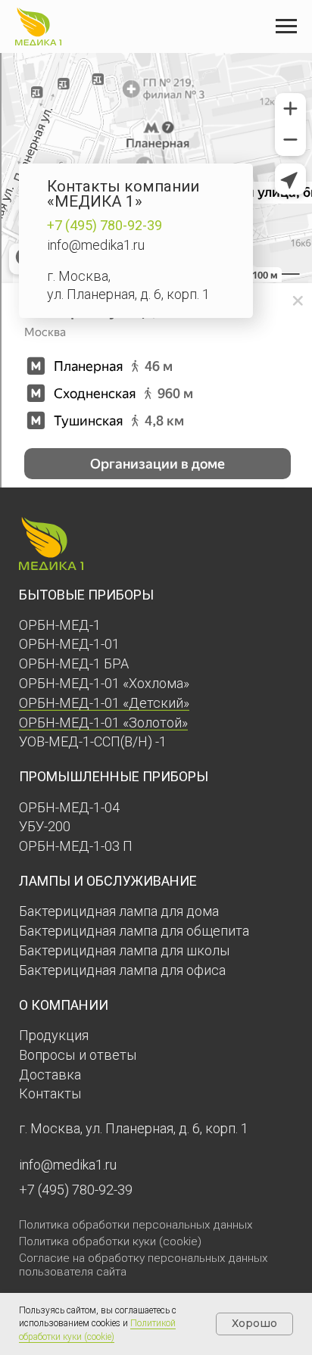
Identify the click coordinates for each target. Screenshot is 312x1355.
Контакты (50, 1093)
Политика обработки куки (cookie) (110, 1241)
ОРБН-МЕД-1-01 (69, 644)
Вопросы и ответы (78, 1055)
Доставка (50, 1074)
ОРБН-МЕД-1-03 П (76, 846)
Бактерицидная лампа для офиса (122, 970)
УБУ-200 (44, 826)
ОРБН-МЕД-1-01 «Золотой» (103, 722)
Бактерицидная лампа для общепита (134, 931)
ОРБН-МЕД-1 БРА (74, 663)
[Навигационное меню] (286, 26)
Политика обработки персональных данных (136, 1225)
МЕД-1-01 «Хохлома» (124, 683)
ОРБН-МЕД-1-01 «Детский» (104, 703)
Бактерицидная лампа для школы (124, 950)
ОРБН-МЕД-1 (60, 625)
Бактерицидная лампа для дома (119, 911)
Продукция (54, 1035)
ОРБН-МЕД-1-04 (69, 807)
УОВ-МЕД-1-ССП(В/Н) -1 (93, 741)
